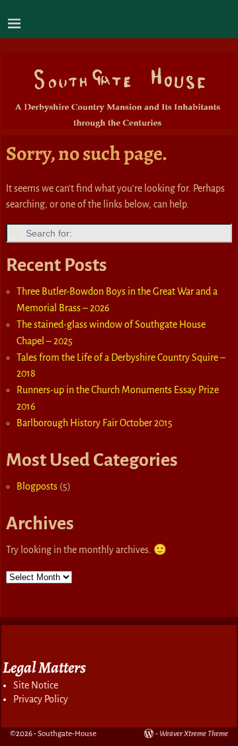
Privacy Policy (40, 699)
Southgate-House (67, 733)
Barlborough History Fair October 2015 (95, 423)
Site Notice (35, 685)
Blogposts (37, 486)
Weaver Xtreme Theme (193, 733)
